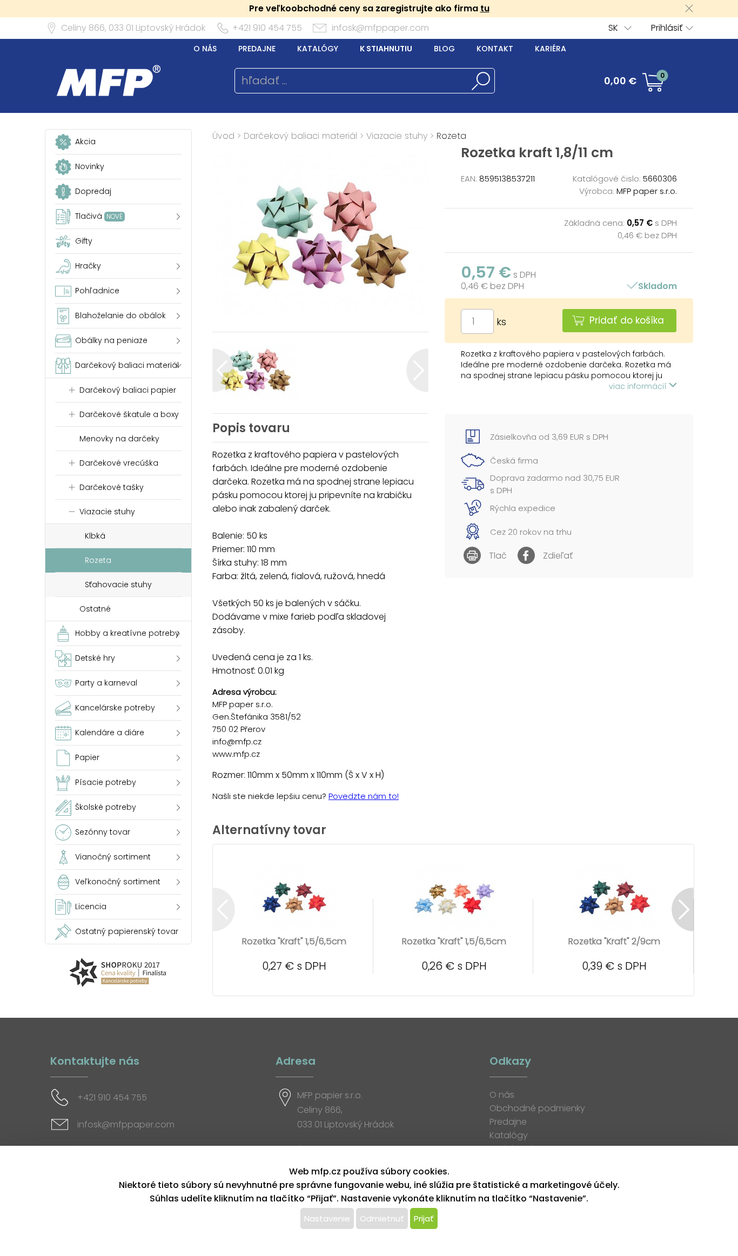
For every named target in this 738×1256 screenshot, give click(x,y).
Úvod (223, 136)
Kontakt (495, 48)
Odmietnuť (382, 1218)
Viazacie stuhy (396, 136)
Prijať (424, 1218)
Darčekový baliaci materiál (300, 136)
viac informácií (639, 386)
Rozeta (451, 136)
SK (613, 28)
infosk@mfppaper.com (380, 28)
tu (484, 8)
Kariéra (550, 48)
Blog (444, 48)
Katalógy (317, 48)
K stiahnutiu (386, 48)
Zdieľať (558, 555)
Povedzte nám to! (363, 796)
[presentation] (223, 370)
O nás (205, 48)
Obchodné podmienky (537, 1108)
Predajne (257, 48)
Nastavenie (327, 1218)
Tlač (498, 555)
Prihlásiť (666, 28)
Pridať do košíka (626, 320)
